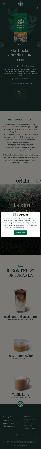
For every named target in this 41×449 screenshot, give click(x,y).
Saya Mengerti (20, 232)
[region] (20, 224)
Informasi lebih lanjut (18, 227)
